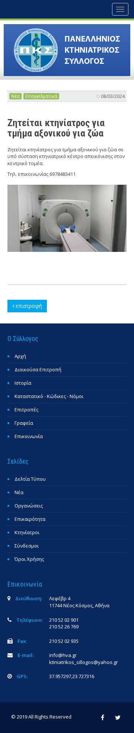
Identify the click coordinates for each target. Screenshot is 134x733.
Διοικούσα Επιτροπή (38, 369)
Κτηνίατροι (27, 532)
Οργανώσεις (29, 505)
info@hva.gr (63, 655)
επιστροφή (28, 305)
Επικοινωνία (29, 436)
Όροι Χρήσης (29, 559)
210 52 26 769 (64, 626)
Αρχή (20, 356)
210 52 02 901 (64, 620)
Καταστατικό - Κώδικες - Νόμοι (49, 396)
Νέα (15, 96)
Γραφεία (24, 423)
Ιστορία (23, 382)
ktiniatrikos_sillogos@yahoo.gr (83, 662)
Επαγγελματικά (41, 96)
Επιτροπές (26, 409)
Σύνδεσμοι (27, 545)
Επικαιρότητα (30, 519)
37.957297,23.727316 (71, 676)
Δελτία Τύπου (30, 479)
